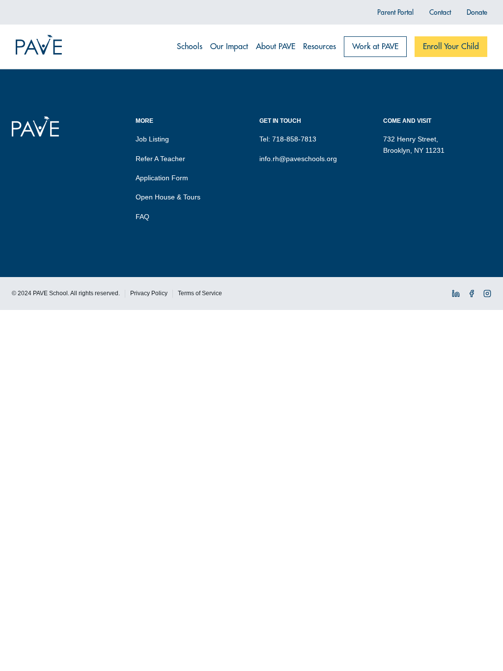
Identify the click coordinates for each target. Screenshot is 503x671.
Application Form (162, 178)
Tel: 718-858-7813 (287, 139)
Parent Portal (395, 12)
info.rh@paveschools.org (298, 159)
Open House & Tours (168, 197)
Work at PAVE (375, 47)
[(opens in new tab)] (456, 295)
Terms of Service (200, 293)
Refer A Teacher (160, 159)
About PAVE (275, 47)
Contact (440, 12)
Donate (477, 12)
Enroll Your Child (451, 47)
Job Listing (152, 139)
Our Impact (229, 47)
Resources (319, 47)
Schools (189, 47)
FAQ (142, 217)
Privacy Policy (149, 293)
